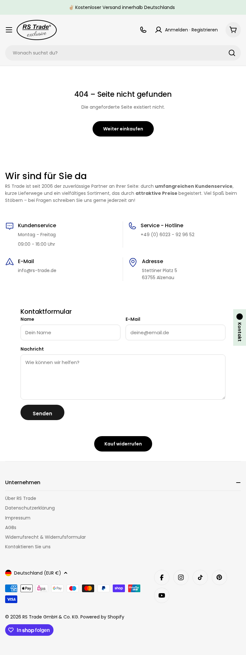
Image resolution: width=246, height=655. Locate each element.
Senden (42, 413)
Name (27, 319)
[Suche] (232, 53)
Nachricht (32, 349)
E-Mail (133, 319)
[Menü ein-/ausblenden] (9, 30)
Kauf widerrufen (123, 444)
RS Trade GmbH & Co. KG (50, 617)
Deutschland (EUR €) (37, 573)
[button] (239, 327)
